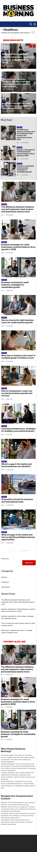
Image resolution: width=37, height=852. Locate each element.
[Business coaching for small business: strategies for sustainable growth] (8, 169)
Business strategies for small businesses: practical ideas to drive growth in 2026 (17, 58)
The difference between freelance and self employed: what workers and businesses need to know (16, 83)
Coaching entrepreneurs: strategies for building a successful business (18, 429)
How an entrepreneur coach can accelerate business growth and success (16, 393)
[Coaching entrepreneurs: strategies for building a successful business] (18, 413)
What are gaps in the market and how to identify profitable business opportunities (18, 537)
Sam (3, 66)
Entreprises (5, 582)
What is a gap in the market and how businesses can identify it (16, 465)
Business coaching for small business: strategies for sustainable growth (25, 169)
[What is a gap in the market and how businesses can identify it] (18, 449)
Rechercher (5, 558)
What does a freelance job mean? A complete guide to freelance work (18, 356)
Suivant (24, 550)
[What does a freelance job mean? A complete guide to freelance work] (18, 340)
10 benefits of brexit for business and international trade (17, 500)
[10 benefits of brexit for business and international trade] (18, 484)
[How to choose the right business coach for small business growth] (18, 305)
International (5, 587)
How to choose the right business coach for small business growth (17, 321)
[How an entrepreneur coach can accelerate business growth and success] (18, 376)
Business (5, 51)
